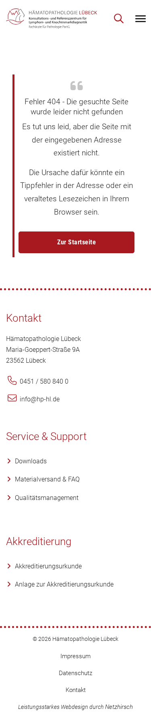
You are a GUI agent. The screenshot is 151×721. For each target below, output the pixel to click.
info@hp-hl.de (39, 399)
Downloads (31, 461)
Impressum (75, 656)
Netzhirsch (119, 707)
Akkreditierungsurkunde (48, 566)
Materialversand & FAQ (47, 479)
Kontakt (76, 690)
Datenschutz (75, 673)
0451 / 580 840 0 (43, 381)
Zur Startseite (76, 242)
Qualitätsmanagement (47, 498)
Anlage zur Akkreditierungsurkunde (64, 584)
